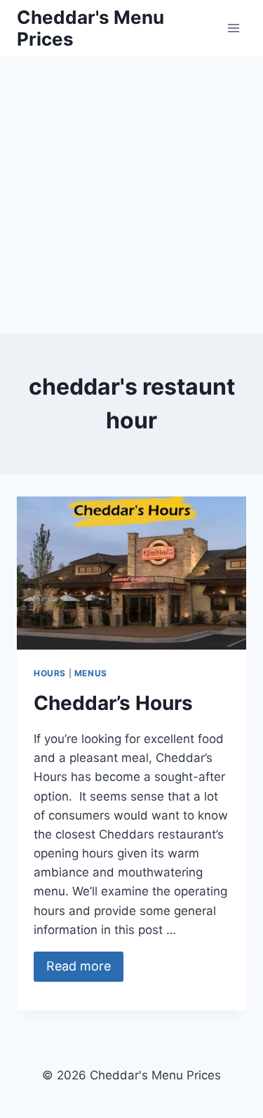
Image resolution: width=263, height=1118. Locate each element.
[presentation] (131, 573)
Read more (78, 966)
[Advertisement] (131, 195)
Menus (90, 673)
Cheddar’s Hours (113, 703)
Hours (50, 673)
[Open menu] (233, 28)
